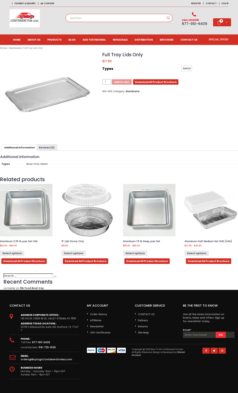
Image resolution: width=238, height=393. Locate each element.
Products (54, 39)
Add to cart (121, 82)
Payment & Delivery (25, 3)
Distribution (144, 39)
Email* (187, 330)
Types (107, 68)
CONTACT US (189, 39)
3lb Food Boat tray (32, 288)
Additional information (19, 147)
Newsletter (97, 326)
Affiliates (95, 320)
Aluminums (15, 48)
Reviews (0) (47, 147)
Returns (143, 326)
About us (34, 39)
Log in (225, 3)
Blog (72, 39)
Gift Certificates (100, 332)
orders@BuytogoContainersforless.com (46, 359)
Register (196, 3)
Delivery (143, 320)
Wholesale (120, 39)
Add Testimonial (94, 39)
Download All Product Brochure (156, 82)
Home (17, 39)
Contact (211, 3)
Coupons (49, 3)
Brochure (167, 39)
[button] (187, 68)
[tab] (19, 147)
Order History (98, 314)
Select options (12, 253)
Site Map (143, 332)
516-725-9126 (47, 347)
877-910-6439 (41, 342)
